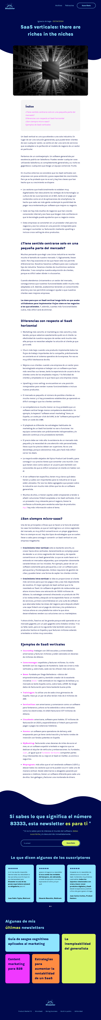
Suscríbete (86, 6)
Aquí (25, 507)
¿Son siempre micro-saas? (38, 121)
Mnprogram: (29, 764)
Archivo (58, 5)
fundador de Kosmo (51, 753)
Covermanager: (30, 662)
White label (79, 1011)
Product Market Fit (25, 1011)
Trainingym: (29, 692)
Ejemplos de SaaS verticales (38, 125)
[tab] (49, 906)
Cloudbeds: (28, 719)
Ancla (34, 681)
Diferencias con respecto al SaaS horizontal (45, 118)
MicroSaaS (39, 1011)
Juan (25, 753)
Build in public (66, 1011)
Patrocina (69, 5)
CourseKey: (28, 651)
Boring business (51, 1011)
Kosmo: (27, 731)
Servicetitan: (29, 704)
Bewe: (26, 674)
